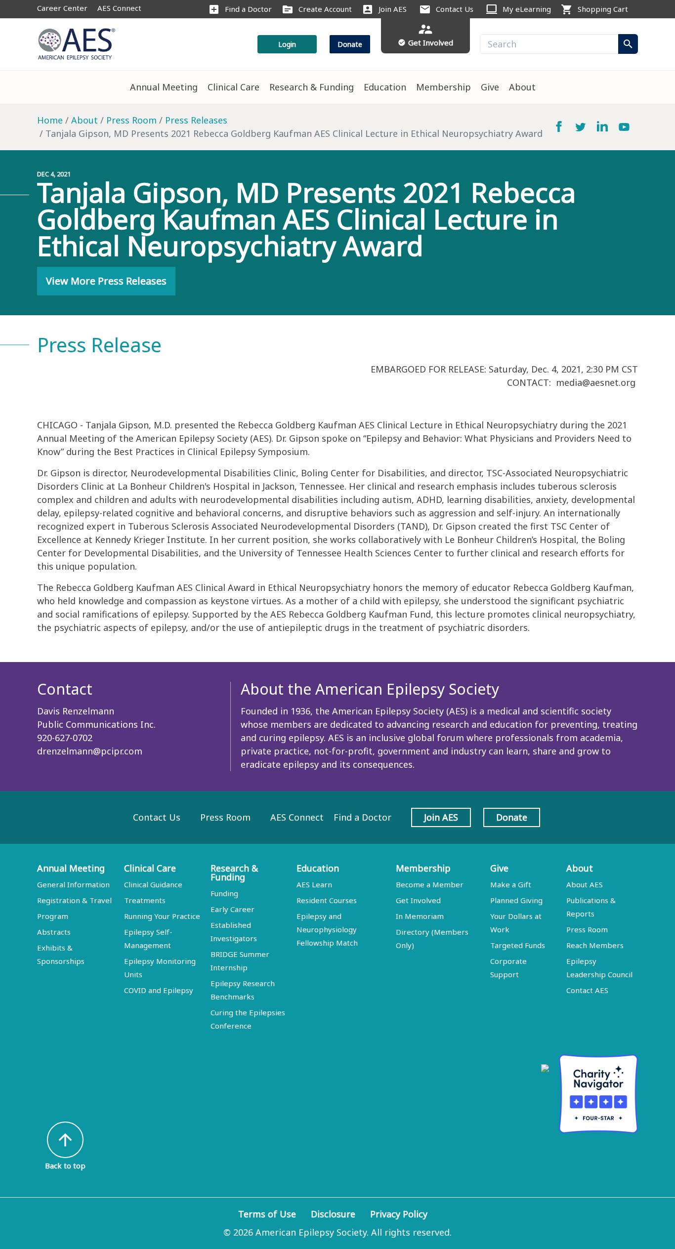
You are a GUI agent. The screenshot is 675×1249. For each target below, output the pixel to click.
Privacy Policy (398, 1214)
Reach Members (595, 945)
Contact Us (454, 9)
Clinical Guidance (153, 884)
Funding (224, 893)
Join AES (393, 9)
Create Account (325, 9)
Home (50, 120)
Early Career (232, 909)
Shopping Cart (603, 9)
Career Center (62, 8)
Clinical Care (233, 87)
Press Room (131, 120)
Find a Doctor (248, 9)
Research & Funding (311, 87)
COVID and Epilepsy (158, 990)
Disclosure (333, 1214)
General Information (73, 884)
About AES (584, 884)
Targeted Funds (517, 945)
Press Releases (196, 120)
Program (52, 916)
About (522, 87)
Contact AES (587, 990)
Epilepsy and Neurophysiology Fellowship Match (327, 929)
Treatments (145, 900)
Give (490, 87)
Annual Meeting (164, 87)
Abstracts (54, 932)
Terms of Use (267, 1214)
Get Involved (418, 900)
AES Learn (314, 884)
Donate (350, 44)
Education (385, 87)
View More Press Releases (106, 281)
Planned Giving (516, 900)
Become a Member (430, 884)
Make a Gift (510, 884)
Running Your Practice (162, 916)
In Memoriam (420, 916)
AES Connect (119, 8)
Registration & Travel (74, 900)
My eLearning (527, 9)
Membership (443, 87)
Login (287, 44)
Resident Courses (326, 900)
